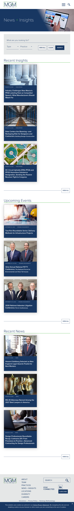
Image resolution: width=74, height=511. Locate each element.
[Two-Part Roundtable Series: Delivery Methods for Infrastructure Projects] (20, 225)
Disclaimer (22, 501)
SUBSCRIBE (63, 492)
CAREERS (25, 497)
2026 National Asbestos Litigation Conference (18, 306)
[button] (63, 4)
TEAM (23, 482)
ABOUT (24, 479)
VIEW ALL (42, 48)
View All (66, 190)
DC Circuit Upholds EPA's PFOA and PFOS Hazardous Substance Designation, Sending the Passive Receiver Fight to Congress (19, 173)
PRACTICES (26, 485)
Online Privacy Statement (41, 505)
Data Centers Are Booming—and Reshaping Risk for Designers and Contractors (18, 133)
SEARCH (60, 48)
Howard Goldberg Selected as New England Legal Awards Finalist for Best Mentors (19, 363)
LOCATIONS (26, 491)
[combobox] (37, 40)
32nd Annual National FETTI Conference (16, 268)
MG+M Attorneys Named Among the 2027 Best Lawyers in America (19, 401)
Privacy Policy (32, 501)
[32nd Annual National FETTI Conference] (20, 261)
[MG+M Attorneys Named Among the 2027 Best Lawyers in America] (20, 394)
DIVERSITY (25, 494)
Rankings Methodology (47, 501)
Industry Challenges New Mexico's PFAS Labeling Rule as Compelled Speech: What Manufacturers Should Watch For (19, 94)
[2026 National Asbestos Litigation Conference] (20, 300)
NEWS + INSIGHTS (28, 488)
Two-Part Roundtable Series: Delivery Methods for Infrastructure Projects (20, 231)
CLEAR (51, 48)
